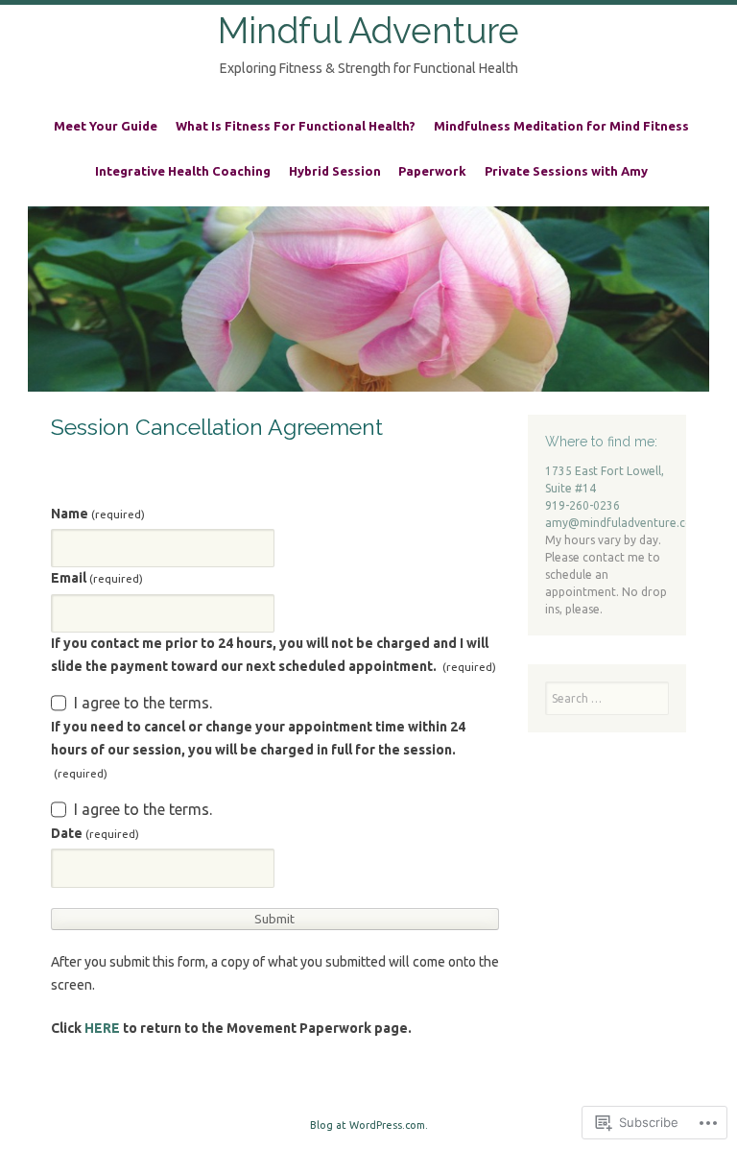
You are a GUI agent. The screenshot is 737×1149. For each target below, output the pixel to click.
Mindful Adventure (368, 31)
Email (97, 578)
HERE (102, 1028)
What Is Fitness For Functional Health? (296, 125)
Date (95, 833)
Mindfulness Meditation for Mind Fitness (561, 125)
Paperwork (432, 171)
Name (98, 513)
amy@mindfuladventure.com (624, 522)
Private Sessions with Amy (566, 171)
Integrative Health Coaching (183, 171)
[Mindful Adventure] (368, 299)
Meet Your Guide (105, 125)
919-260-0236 (582, 505)
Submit (274, 918)
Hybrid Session (335, 171)
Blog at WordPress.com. (369, 1125)
